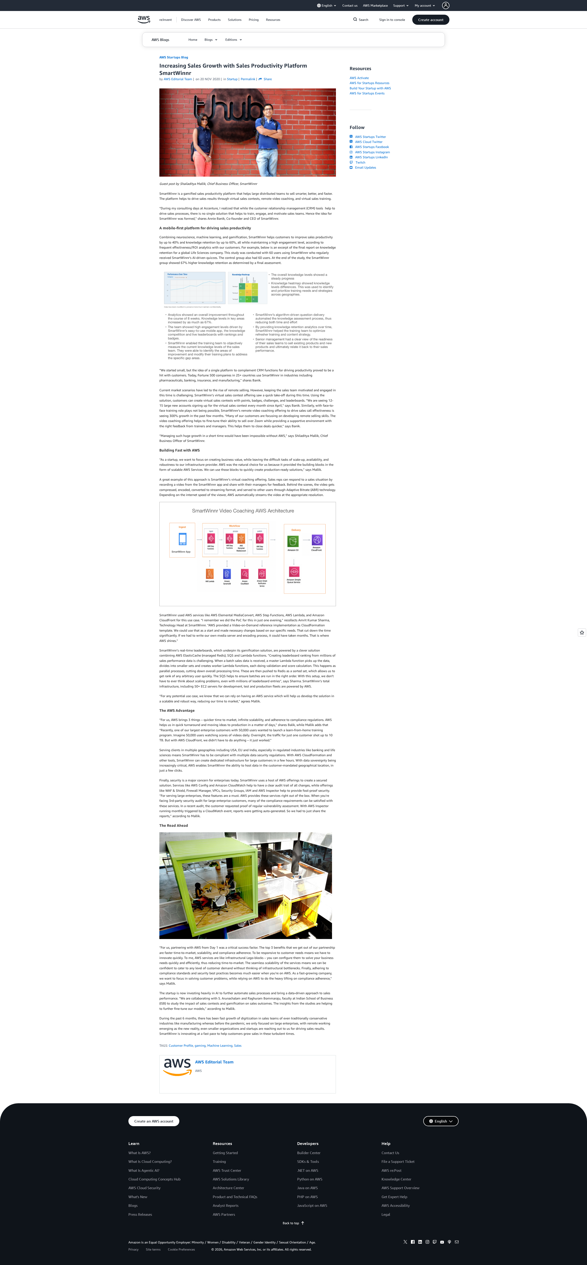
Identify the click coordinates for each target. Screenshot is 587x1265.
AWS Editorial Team (178, 79)
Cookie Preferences (181, 1249)
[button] (191, 20)
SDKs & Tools (308, 1161)
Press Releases (140, 1214)
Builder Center (309, 1152)
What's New (137, 1196)
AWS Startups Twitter (369, 137)
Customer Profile (181, 1045)
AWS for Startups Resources (369, 83)
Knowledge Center (396, 1179)
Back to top (291, 1223)
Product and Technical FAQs (235, 1196)
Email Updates (364, 167)
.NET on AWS (307, 1170)
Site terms (153, 1249)
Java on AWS (307, 1188)
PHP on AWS (307, 1196)
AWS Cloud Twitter (367, 142)
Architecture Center (228, 1188)
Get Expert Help (394, 1196)
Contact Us (390, 1152)
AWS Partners (224, 1214)
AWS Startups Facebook (371, 147)
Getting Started (225, 1152)
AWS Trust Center (227, 1170)
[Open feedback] (582, 632)
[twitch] (435, 1242)
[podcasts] (449, 1242)
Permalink (248, 79)
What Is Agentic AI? (143, 1170)
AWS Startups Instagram (371, 152)
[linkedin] (420, 1242)
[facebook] (413, 1242)
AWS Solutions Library (231, 1179)
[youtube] (442, 1242)
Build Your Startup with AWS (370, 88)
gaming (200, 1045)
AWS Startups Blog (173, 57)
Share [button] (267, 79)
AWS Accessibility (396, 1205)
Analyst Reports (225, 1205)
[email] (457, 1242)
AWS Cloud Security (144, 1188)
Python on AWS (309, 1179)
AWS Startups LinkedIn (370, 157)
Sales (237, 1045)
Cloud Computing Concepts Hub (154, 1179)
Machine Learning (220, 1045)
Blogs (133, 1205)
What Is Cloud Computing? (150, 1161)
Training (219, 1161)
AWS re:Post (391, 1170)
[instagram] (427, 1242)
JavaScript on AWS (312, 1205)
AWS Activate (359, 78)
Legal (386, 1214)
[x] (405, 1242)
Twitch (359, 162)
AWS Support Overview (400, 1188)
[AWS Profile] (445, 5)
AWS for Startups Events (367, 93)
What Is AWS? (139, 1152)
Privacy (133, 1249)
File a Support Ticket (398, 1161)
